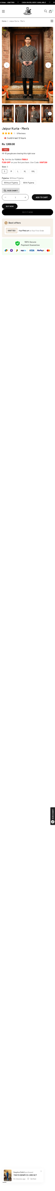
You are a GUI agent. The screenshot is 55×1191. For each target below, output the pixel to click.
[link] (31, 2)
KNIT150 (11, 230)
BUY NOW (10, 206)
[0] (50, 11)
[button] (48, 65)
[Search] (45, 11)
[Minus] (5, 197)
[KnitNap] (27, 11)
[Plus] (25, 197)
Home (4, 21)
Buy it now (27, 212)
